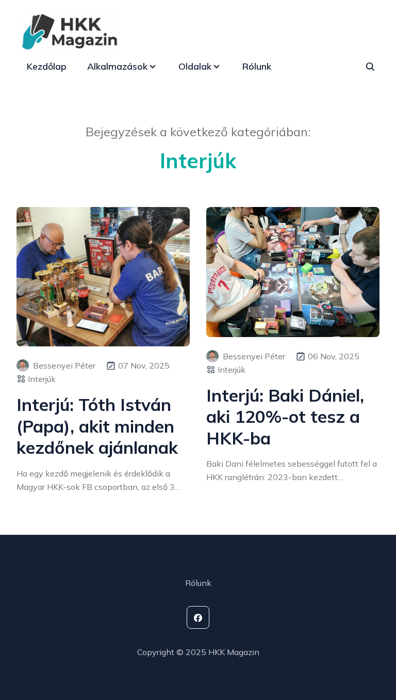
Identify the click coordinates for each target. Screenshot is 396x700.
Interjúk (42, 379)
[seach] (370, 66)
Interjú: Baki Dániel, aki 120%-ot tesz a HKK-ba (285, 417)
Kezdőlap (47, 66)
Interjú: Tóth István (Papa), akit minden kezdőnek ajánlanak (97, 426)
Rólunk (256, 66)
